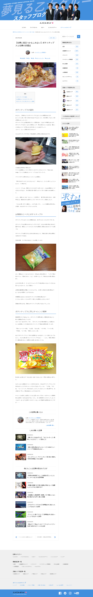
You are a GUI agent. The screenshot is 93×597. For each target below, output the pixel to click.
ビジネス (24, 27)
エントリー (69, 585)
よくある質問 (60, 585)
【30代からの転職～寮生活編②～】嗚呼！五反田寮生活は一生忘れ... (74, 187)
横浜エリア (72, 96)
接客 (33, 58)
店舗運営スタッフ (23, 564)
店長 (15, 564)
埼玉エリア (72, 105)
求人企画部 (56, 564)
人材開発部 (16, 566)
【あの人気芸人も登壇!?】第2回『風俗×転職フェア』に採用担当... (74, 128)
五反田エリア (72, 91)
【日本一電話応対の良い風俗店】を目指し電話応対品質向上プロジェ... (74, 148)
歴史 (29, 58)
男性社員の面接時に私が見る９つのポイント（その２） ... (74, 141)
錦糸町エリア (72, 109)
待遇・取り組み (41, 585)
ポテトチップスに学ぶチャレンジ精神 (25, 101)
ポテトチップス (40, 58)
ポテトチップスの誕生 (21, 97)
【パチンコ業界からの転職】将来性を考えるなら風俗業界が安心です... (74, 180)
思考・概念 (52, 37)
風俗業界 (23, 58)
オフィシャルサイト (65, 27)
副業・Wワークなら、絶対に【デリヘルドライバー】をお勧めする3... (74, 161)
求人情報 (22, 585)
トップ (15, 585)
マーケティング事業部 (40, 52)
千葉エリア (72, 100)
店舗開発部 (65, 564)
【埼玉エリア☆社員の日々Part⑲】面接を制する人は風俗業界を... (74, 167)
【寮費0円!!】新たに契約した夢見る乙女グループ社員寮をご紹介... (74, 154)
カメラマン (37, 566)
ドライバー (33, 564)
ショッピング (54, 556)
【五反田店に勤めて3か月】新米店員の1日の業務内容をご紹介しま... (74, 135)
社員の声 (51, 585)
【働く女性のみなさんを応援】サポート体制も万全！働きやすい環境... (74, 174)
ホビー (42, 27)
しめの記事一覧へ (50, 425)
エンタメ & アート (52, 27)
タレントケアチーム (27, 566)
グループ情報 (31, 585)
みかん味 (48, 58)
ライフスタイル (33, 27)
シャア (62, 556)
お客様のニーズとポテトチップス (24, 99)
